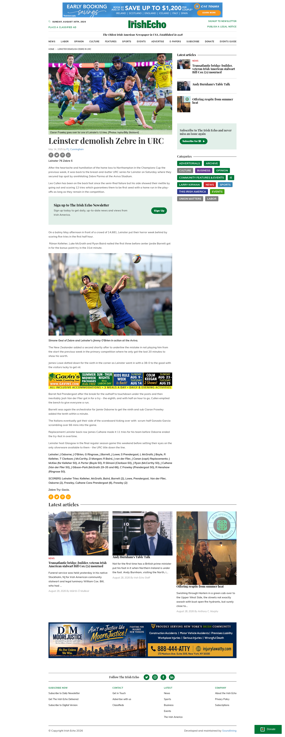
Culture (94, 41)
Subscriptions (222, 705)
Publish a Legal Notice (222, 26)
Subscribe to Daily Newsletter (64, 693)
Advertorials (189, 163)
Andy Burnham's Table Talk (211, 84)
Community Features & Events (201, 177)
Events (141, 41)
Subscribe (193, 41)
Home (51, 49)
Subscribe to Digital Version (63, 705)
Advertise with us (121, 699)
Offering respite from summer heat (212, 101)
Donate (209, 41)
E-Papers (175, 41)
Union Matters (190, 198)
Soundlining (229, 730)
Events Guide (228, 41)
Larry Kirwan (189, 184)
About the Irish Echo (226, 693)
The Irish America (173, 717)
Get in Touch (119, 693)
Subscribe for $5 (191, 141)
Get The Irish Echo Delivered (63, 699)
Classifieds (118, 705)
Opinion (79, 41)
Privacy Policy (222, 699)
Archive (212, 163)
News (51, 41)
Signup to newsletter (222, 21)
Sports (126, 41)
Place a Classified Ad (62, 27)
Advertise (157, 41)
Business (203, 170)
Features (111, 41)
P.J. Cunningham (75, 149)
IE (231, 177)
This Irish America (192, 191)
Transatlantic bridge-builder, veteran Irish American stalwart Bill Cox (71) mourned (213, 69)
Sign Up (159, 210)
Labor (65, 41)
